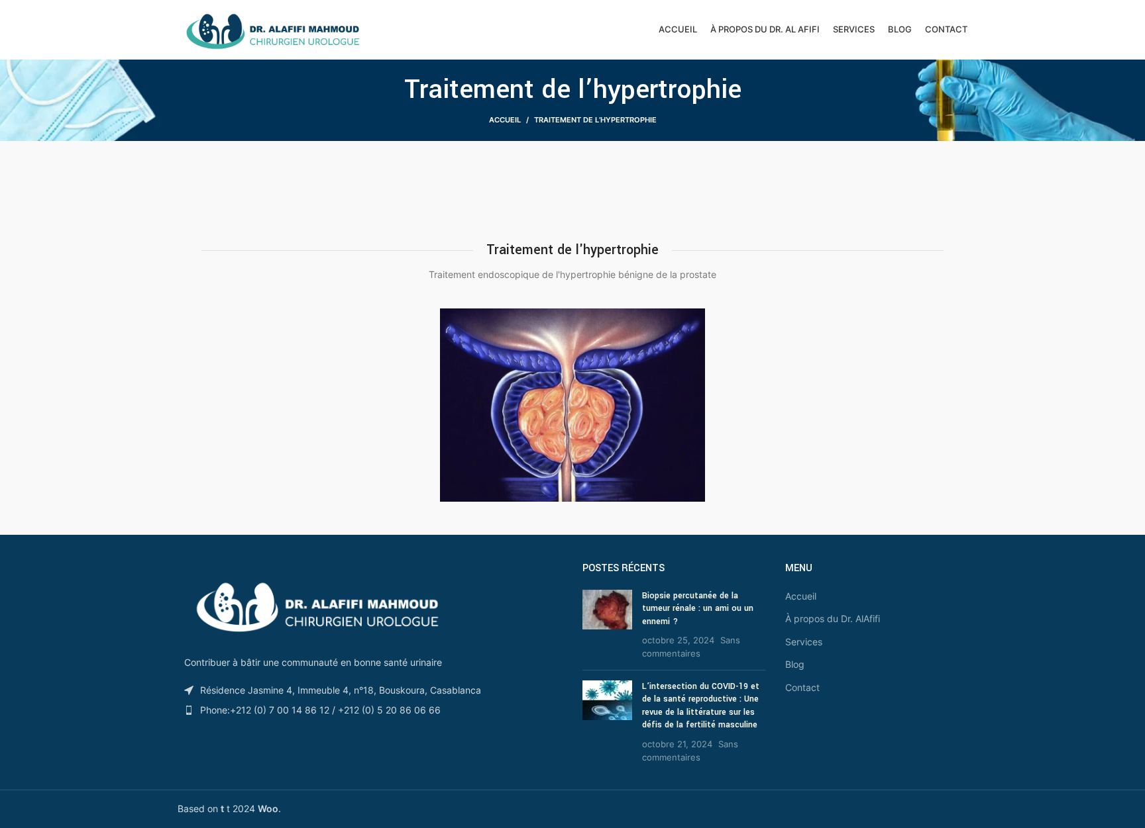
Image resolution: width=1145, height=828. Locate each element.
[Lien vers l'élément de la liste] (370, 710)
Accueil (505, 119)
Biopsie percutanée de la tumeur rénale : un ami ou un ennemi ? (697, 608)
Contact (802, 687)
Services (803, 641)
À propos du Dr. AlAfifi (832, 618)
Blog (794, 664)
